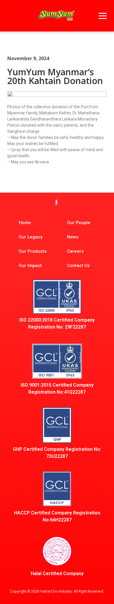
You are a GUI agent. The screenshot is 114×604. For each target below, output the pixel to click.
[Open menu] (102, 16)
